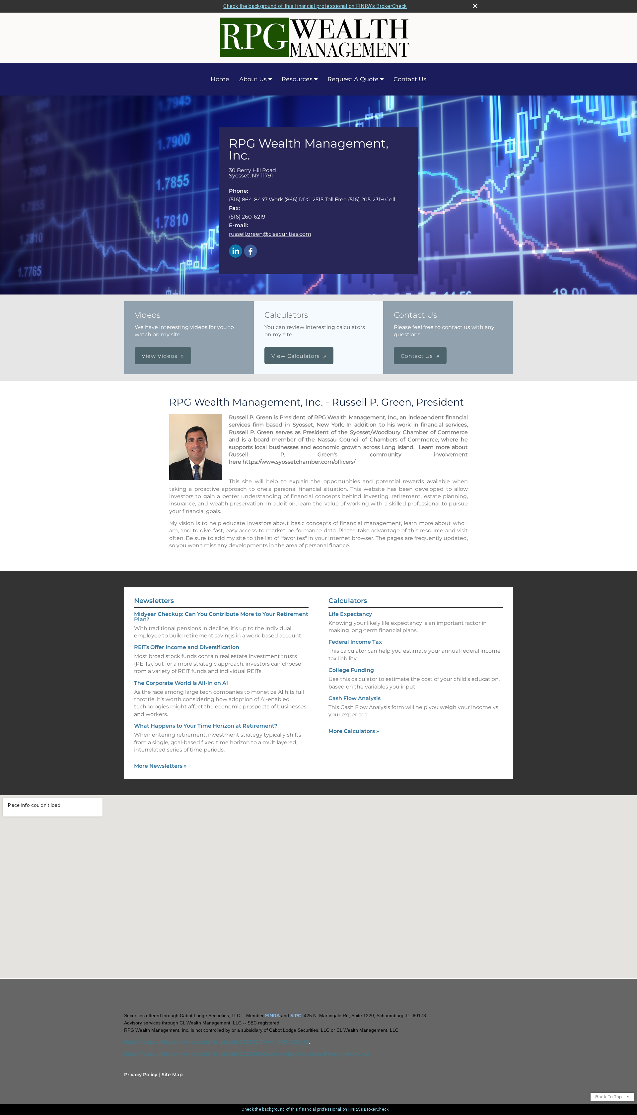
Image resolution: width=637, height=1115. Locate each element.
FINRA (272, 1015)
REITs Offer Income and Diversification (186, 647)
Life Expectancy (350, 614)
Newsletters (154, 601)
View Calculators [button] (295, 356)
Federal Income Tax (355, 642)
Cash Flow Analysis (354, 698)
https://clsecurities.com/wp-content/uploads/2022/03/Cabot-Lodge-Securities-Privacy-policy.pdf (247, 1054)
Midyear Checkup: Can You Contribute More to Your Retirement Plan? (221, 617)
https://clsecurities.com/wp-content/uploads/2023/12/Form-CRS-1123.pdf (216, 1042)
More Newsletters (160, 766)
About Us (253, 79)
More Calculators (353, 731)
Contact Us (409, 79)
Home (220, 79)
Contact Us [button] (417, 356)
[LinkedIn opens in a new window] (235, 251)
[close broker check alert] (475, 6)
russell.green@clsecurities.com (270, 234)
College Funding (351, 670)
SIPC (295, 1015)
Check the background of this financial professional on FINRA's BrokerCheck (315, 6)
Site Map (172, 1075)
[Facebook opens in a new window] (250, 251)
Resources (297, 79)
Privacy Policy (140, 1075)
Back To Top (609, 1096)
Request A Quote (353, 79)
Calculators (347, 601)
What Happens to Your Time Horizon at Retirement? (205, 726)
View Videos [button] (159, 356)
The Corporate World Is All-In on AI (181, 683)
